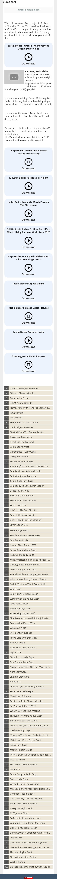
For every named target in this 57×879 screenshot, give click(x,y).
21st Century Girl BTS (21, 632)
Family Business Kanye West (25, 535)
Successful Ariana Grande (23, 764)
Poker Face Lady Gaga (21, 691)
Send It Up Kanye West (22, 515)
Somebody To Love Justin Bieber (27, 485)
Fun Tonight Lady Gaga (22, 662)
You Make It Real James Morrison (27, 822)
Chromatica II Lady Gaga (23, 451)
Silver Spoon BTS (19, 524)
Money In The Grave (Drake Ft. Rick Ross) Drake (31, 735)
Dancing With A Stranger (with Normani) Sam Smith (31, 832)
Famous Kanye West (20, 608)
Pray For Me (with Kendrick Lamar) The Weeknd (31, 407)
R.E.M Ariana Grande (21, 402)
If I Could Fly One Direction (24, 510)
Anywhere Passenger (21, 437)
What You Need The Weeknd (25, 710)
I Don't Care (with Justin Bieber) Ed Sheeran (31, 725)
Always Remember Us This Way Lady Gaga (31, 666)
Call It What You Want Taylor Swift (28, 584)
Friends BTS (16, 837)
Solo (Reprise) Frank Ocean (24, 593)
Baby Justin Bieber (19, 398)
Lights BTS (15, 652)
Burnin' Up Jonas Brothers (24, 720)
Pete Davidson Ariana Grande (25, 471)
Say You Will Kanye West (23, 705)
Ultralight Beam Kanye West (25, 564)
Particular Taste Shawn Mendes (26, 701)
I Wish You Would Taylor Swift (25, 740)
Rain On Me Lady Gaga (22, 554)
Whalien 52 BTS (18, 627)
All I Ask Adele (17, 642)
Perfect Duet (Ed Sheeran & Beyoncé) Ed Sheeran (31, 754)
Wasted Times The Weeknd (24, 783)
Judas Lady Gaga (18, 744)
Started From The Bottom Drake (26, 432)
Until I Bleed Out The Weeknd (25, 519)
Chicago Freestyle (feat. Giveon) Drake (30, 866)
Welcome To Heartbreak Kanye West (29, 842)
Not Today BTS (17, 759)
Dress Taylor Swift (19, 490)
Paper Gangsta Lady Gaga (23, 774)
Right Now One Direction (23, 647)
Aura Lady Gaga (18, 671)
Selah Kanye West (19, 446)
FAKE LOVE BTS (18, 505)
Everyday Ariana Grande (23, 500)
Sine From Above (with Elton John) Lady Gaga (31, 618)
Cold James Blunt (19, 456)
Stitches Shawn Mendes (22, 393)
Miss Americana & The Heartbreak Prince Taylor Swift (31, 559)
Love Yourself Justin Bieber (24, 388)
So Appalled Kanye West (23, 623)
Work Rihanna (17, 861)
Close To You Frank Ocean (23, 827)
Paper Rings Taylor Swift (22, 613)
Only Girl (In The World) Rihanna (27, 686)
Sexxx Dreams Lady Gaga (23, 549)
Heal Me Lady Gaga (20, 730)
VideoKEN (9, 2)
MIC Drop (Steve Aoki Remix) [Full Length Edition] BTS (31, 788)
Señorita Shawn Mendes (23, 476)
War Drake (15, 588)
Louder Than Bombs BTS (23, 545)
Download (28, 63)
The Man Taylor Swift (21, 852)
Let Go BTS (15, 417)
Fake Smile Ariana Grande (23, 803)
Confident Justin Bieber (22, 793)
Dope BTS (15, 769)
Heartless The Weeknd (22, 441)
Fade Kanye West (19, 603)
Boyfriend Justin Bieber (22, 495)
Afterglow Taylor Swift (21, 808)
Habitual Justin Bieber (21, 427)
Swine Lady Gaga (19, 779)
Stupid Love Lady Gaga (22, 657)
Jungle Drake (16, 412)
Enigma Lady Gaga (19, 676)
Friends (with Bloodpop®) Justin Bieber (30, 574)
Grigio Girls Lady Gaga (21, 480)
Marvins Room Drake (21, 749)
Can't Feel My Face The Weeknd (26, 798)
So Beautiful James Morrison (25, 818)
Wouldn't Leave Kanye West (24, 598)
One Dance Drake (19, 540)
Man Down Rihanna (20, 696)
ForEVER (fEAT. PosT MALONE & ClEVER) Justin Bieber (31, 466)
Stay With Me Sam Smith (23, 857)
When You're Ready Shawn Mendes (29, 579)
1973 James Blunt (19, 813)
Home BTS (15, 681)
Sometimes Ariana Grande (24, 422)
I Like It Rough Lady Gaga (23, 569)
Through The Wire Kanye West (26, 715)
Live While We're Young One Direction (30, 847)
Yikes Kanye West (19, 530)
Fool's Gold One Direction (23, 637)
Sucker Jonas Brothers (21, 461)
